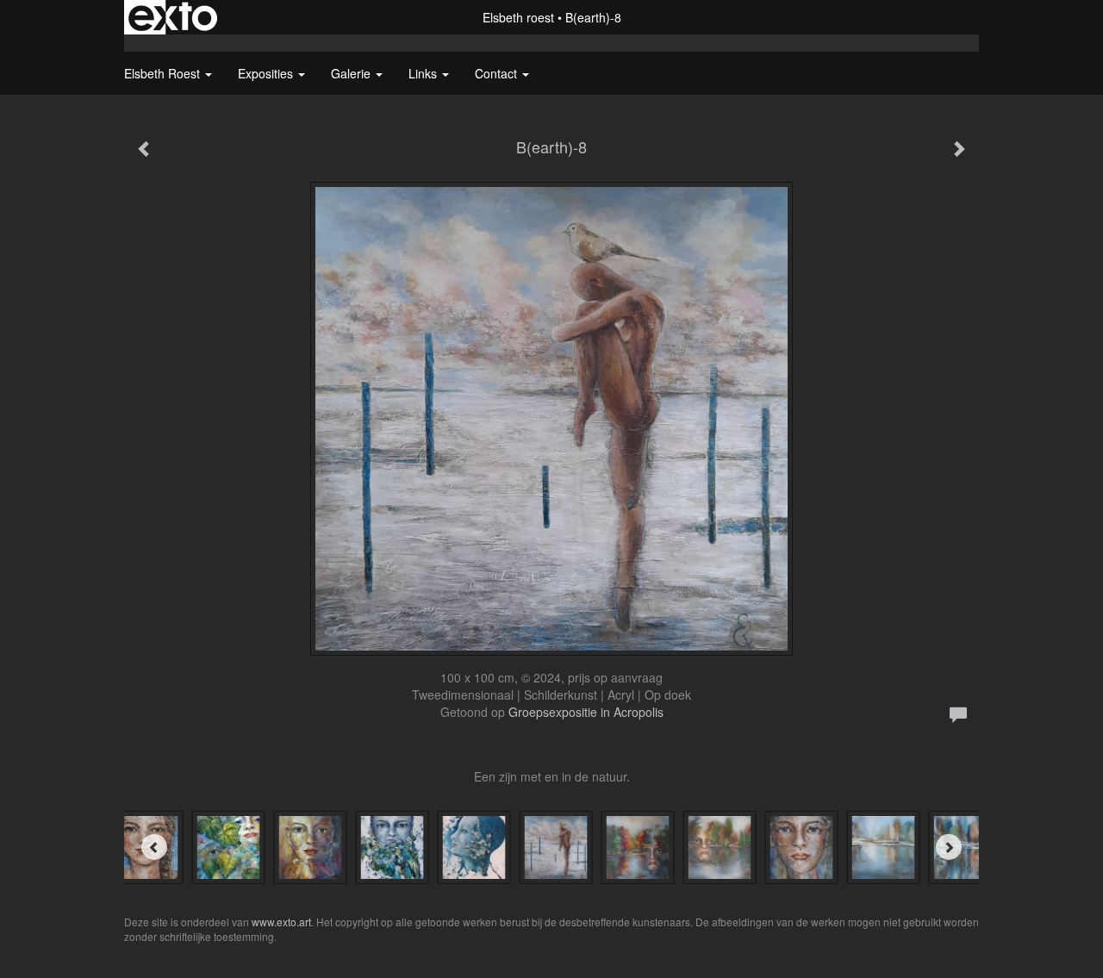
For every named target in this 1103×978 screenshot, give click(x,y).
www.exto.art (281, 921)
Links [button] (424, 73)
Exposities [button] (267, 73)
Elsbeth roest (518, 17)
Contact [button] (497, 73)
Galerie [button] (352, 73)
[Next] (949, 847)
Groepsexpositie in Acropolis (586, 711)
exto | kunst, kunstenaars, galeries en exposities (172, 17)
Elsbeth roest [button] (163, 73)
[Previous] (154, 847)
